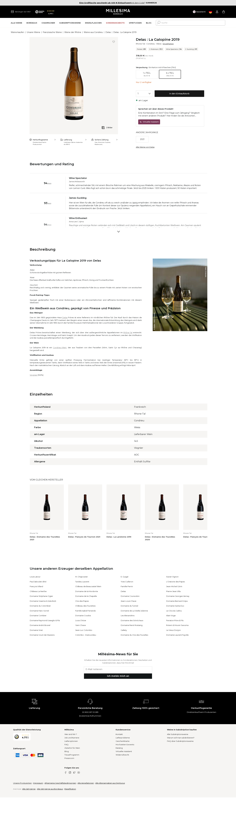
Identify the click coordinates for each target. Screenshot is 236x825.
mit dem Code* (112, 3)
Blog (66, 751)
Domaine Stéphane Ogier (41, 596)
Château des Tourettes (85, 606)
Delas (108, 32)
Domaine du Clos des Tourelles (134, 635)
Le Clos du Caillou (174, 611)
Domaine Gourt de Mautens (42, 635)
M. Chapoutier (81, 577)
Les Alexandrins (127, 615)
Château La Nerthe (38, 591)
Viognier (33, 375)
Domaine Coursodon (130, 596)
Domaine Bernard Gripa (177, 601)
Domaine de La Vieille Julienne (134, 611)
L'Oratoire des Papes (175, 582)
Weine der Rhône (72, 32)
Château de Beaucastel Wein (88, 586)
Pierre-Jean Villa (173, 591)
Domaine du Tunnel (129, 606)
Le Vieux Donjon (173, 630)
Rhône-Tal (127, 332)
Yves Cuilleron (127, 582)
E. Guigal (124, 577)
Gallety (124, 630)
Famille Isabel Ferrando (85, 611)
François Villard (36, 586)
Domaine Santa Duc (175, 606)
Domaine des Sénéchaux (132, 620)
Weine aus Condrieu (93, 32)
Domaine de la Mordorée (86, 591)
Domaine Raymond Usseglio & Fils (45, 620)
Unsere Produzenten (22, 783)
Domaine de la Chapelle (86, 596)
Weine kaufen (17, 32)
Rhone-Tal (140, 44)
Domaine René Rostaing (131, 625)
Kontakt (119, 734)
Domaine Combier (38, 615)
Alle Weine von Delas (145, 147)
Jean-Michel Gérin (174, 586)
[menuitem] (16, 23)
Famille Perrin (127, 586)
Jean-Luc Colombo (83, 630)
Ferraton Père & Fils (174, 620)
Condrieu (150, 44)
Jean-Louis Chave (128, 601)
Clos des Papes (82, 601)
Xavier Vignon (172, 577)
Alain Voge (171, 615)
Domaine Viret (36, 630)
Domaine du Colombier (40, 606)
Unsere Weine (33, 32)
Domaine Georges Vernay (177, 596)
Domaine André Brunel (40, 625)
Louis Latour (35, 577)
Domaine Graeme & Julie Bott (43, 601)
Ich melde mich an (118, 676)
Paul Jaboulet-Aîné (38, 582)
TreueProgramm (71, 755)
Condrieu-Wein (60, 347)
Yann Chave (80, 625)
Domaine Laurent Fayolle (177, 635)
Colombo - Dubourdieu (85, 635)
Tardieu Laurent (82, 582)
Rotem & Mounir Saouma (177, 625)
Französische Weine (52, 32)
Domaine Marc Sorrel (39, 611)
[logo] (118, 12)
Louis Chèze (80, 620)
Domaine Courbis (83, 615)
